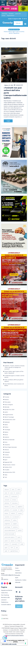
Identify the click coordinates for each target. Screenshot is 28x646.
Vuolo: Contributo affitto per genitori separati (13, 380)
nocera (20, 513)
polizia (20, 530)
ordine (15, 520)
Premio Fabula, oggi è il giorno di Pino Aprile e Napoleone (13, 372)
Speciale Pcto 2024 (9, 409)
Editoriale (6, 407)
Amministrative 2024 (9, 419)
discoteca (14, 503)
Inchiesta (6, 437)
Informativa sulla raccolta (9, 644)
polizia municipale (9, 534)
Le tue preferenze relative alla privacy (15, 641)
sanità (6, 412)
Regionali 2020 (8, 462)
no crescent (15, 517)
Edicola (19, 606)
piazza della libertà (10, 530)
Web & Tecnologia (9, 417)
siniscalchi (14, 544)
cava (11, 493)
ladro (21, 510)
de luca (14, 499)
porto (19, 537)
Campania (7, 452)
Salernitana (18, 573)
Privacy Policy (4, 615)
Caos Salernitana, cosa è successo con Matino (14, 384)
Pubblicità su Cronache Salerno (6, 603)
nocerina (7, 517)
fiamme (7, 506)
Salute (6, 424)
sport (6, 547)
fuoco (13, 506)
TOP (11, 547)
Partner (3, 15)
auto (13, 489)
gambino (7, 510)
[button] (25, 24)
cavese (18, 493)
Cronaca (6, 454)
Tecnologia (7, 429)
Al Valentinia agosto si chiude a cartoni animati (14, 32)
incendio (14, 510)
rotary (19, 540)
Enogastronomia (8, 414)
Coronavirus (7, 457)
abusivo (7, 489)
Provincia (6, 397)
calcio (18, 489)
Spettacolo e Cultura (9, 464)
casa (6, 493)
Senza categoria (8, 404)
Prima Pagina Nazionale (10, 447)
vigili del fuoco (14, 551)
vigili (6, 551)
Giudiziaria (7, 422)
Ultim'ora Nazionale (9, 439)
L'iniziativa (7, 444)
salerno (7, 544)
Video (5, 474)
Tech (5, 477)
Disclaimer (11, 13)
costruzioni (14, 496)
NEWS (13, 513)
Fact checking (5, 595)
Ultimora (6, 449)
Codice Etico (4, 592)
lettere (6, 513)
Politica (6, 427)
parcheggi (7, 527)
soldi (21, 544)
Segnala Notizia (10, 15)
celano (6, 496)
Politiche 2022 (8, 467)
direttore (7, 503)
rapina (12, 540)
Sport (5, 459)
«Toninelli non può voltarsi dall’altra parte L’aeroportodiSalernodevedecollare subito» (14, 93)
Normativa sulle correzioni (5, 599)
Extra (5, 442)
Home (16, 568)
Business (6, 399)
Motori (6, 434)
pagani (15, 523)
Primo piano (7, 402)
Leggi (8, 121)
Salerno (6, 432)
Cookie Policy (5, 618)
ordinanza (7, 520)
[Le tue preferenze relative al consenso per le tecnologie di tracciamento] (25, 643)
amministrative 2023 (9, 472)
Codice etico (18, 13)
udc (17, 547)
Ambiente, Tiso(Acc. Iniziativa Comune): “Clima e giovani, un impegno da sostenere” (14, 367)
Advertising (4, 13)
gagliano (20, 506)
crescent (7, 499)
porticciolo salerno (10, 537)
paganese (7, 523)
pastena (15, 527)
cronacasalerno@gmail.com (7, 575)
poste (6, 540)
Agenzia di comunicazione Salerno (14, 635)
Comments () (19, 85)
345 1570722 (4, 579)
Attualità (6, 469)
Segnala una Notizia (6, 590)
